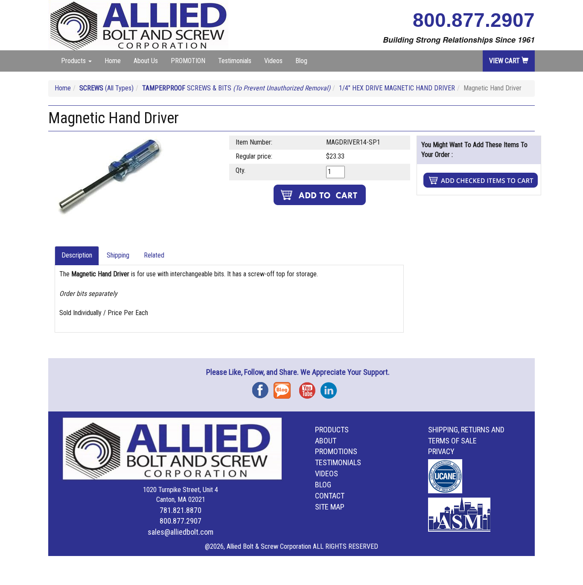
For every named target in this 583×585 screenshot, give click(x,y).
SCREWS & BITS (236, 88)
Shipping (118, 255)
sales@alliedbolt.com (180, 531)
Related (154, 255)
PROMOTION (188, 61)
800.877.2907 (474, 20)
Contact (329, 495)
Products (332, 429)
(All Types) (106, 88)
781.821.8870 (180, 510)
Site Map (329, 506)
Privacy (441, 451)
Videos (273, 61)
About (325, 440)
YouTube (309, 387)
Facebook (262, 387)
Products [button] (74, 61)
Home (113, 61)
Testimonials (234, 61)
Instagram (331, 387)
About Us (146, 61)
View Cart (505, 61)
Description (76, 255)
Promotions (336, 451)
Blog (301, 61)
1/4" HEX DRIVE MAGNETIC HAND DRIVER (397, 88)
